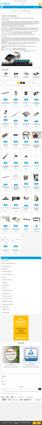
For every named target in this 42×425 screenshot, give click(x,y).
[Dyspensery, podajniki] (15, 73)
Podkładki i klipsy (6, 76)
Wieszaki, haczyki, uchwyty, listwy (36, 77)
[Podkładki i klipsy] (5, 73)
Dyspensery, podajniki (16, 77)
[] (40, 4)
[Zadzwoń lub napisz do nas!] (21, 327)
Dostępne (36, 82)
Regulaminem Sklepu (9, 393)
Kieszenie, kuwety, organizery (26, 77)
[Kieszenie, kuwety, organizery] (26, 73)
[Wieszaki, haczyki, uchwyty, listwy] (36, 73)
